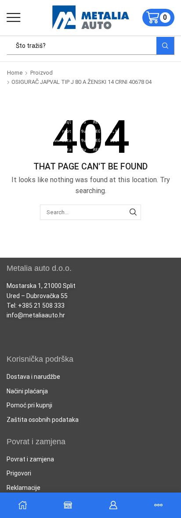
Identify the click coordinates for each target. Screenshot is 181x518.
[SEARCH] (133, 212)
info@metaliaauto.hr (36, 315)
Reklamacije (23, 487)
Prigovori (19, 473)
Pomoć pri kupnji (29, 405)
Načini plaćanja (27, 391)
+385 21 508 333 (41, 305)
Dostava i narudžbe (33, 376)
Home (15, 72)
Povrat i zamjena (30, 459)
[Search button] (165, 45)
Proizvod (41, 72)
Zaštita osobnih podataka (43, 419)
